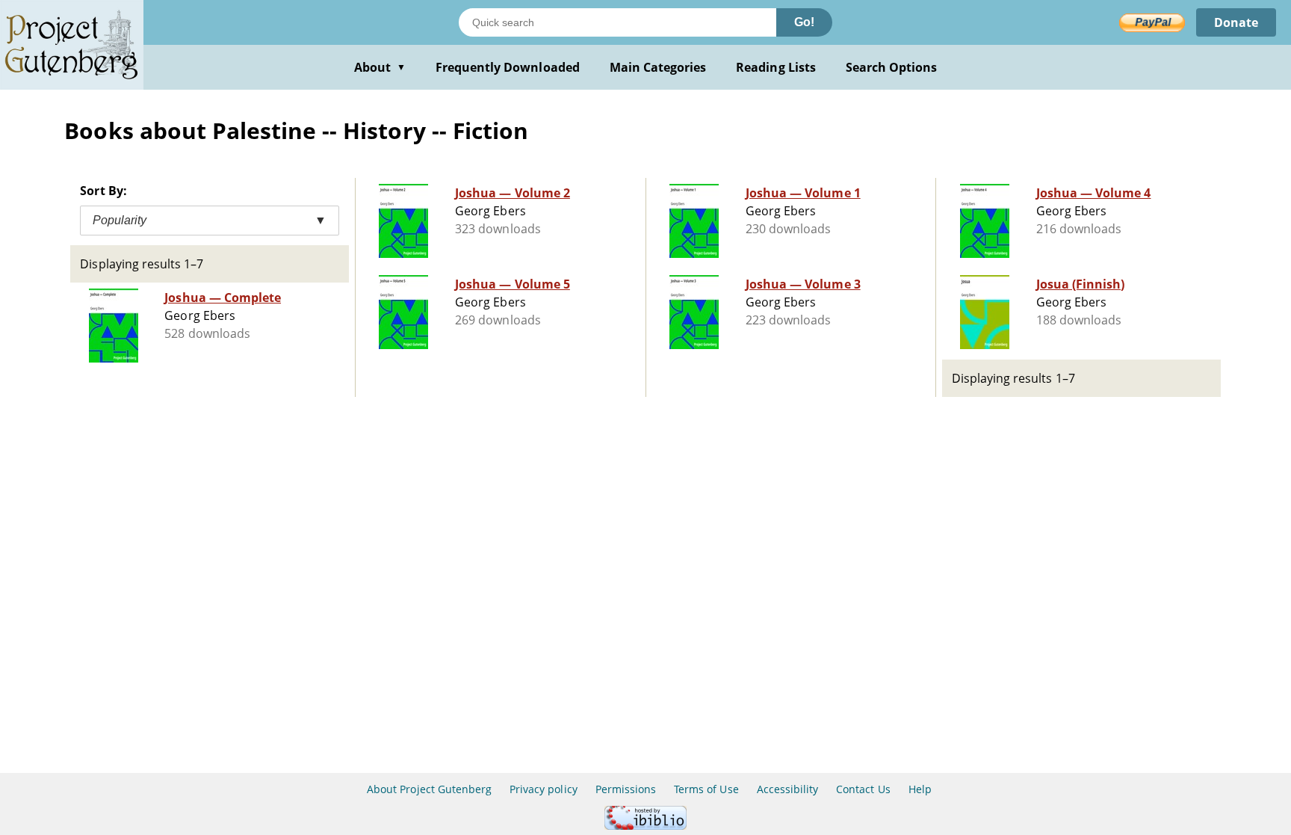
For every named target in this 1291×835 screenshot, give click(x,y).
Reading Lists (776, 67)
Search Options (892, 67)
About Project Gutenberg (429, 789)
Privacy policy (544, 789)
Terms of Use (706, 789)
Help (920, 789)
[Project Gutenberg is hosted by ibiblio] (645, 826)
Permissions (625, 789)
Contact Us (863, 789)
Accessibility (788, 789)
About (380, 67)
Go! (804, 22)
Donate (1236, 22)
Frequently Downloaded (508, 67)
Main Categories (658, 67)
